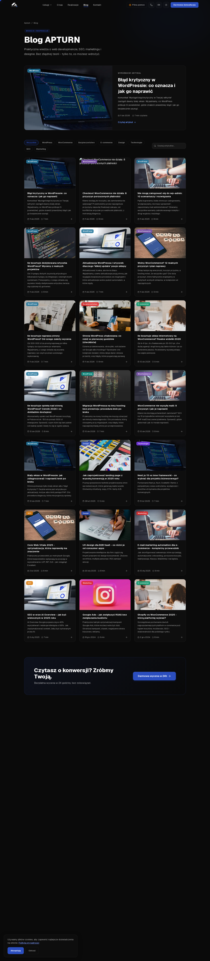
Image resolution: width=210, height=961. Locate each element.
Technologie (136, 142)
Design (121, 142)
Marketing (41, 149)
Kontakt (97, 5)
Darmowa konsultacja (184, 5)
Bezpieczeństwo (86, 142)
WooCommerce (65, 142)
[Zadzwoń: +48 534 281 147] (151, 5)
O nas (60, 5)
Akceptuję (16, 950)
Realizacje (73, 5)
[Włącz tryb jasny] (166, 5)
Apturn (27, 23)
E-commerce (107, 142)
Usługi (46, 5)
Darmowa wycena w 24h (152, 676)
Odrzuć (32, 950)
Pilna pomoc (138, 5)
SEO (28, 149)
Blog (85, 5)
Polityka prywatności (29, 943)
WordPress (47, 142)
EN (159, 5)
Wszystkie (31, 142)
